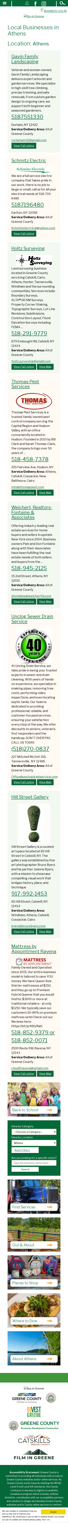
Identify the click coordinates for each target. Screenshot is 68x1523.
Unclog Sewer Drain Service (32, 619)
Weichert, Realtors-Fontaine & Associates (31, 512)
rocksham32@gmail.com (28, 140)
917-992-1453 (29, 893)
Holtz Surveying (28, 248)
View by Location (22, 1137)
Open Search (63, 3)
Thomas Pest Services (25, 384)
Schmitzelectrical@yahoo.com (33, 228)
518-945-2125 (29, 568)
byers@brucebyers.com (28, 926)
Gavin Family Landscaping (25, 59)
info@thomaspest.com (27, 487)
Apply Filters (22, 1150)
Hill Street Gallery (30, 797)
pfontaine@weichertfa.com (31, 596)
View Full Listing (24, 145)
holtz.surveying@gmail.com (31, 361)
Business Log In (55, 11)
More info (46, 1519)
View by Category (22, 1126)
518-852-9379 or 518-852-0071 (33, 1036)
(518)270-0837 (30, 749)
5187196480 (27, 205)
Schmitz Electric (28, 160)
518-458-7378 (30, 459)
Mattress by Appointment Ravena (33, 949)
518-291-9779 (29, 333)
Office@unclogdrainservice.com (34, 776)
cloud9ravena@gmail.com (29, 1068)
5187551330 (27, 117)
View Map (45, 366)
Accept (53, 1511)
